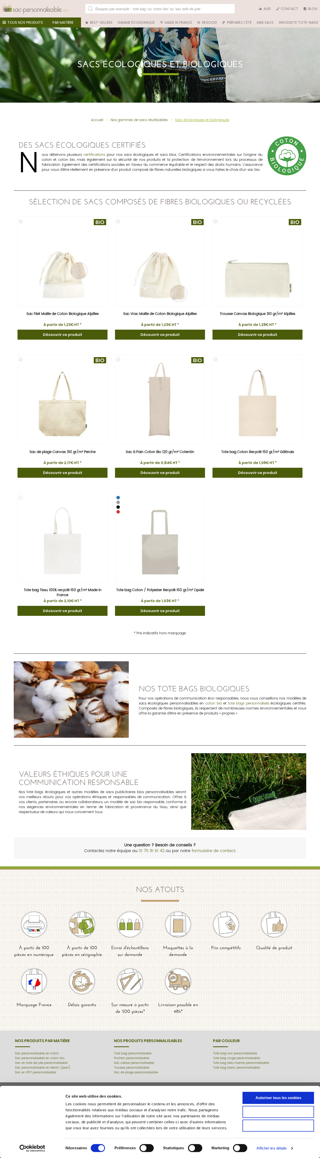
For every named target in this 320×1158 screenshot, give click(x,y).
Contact (289, 8)
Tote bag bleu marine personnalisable (241, 1063)
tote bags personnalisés (248, 703)
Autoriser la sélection (278, 1112)
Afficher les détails (271, 1148)
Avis (267, 8)
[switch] (147, 1148)
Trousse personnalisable (131, 1067)
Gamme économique (136, 22)
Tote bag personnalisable (133, 1053)
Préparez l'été (239, 22)
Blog (313, 8)
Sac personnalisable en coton (37, 1053)
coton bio (213, 703)
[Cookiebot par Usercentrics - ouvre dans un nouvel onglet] (32, 1148)
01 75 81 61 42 (151, 851)
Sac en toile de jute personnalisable (41, 1063)
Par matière (63, 22)
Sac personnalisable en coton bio (39, 1058)
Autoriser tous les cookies (278, 1098)
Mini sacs (265, 22)
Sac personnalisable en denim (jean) (42, 1067)
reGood (209, 22)
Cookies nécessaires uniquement (278, 1125)
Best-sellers (101, 22)
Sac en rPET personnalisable (35, 1072)
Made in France (178, 22)
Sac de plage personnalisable (136, 1072)
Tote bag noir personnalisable (235, 1053)
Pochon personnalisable (131, 1058)
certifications (94, 155)
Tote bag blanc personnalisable (236, 1067)
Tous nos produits (25, 22)
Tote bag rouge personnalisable (236, 1058)
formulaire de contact (213, 851)
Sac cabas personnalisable (134, 1063)
